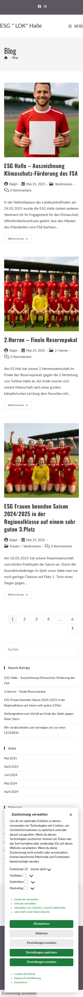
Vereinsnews (63, 184)
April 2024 (11, 792)
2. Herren (61, 350)
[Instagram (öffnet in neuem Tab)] (44, 7)
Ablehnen (41, 933)
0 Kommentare (20, 190)
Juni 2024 (11, 775)
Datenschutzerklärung (27, 978)
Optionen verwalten (26, 899)
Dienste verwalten (25, 903)
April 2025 (11, 766)
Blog (15, 57)
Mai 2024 (10, 783)
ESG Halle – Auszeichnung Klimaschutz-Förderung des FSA (41, 169)
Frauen (15, 546)
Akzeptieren (41, 923)
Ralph (13, 184)
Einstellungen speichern (41, 952)
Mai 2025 (10, 758)
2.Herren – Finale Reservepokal (40, 339)
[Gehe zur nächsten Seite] (72, 628)
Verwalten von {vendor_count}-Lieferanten (40, 907)
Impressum (20, 982)
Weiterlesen (20, 237)
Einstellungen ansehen (41, 943)
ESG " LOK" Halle (21, 26)
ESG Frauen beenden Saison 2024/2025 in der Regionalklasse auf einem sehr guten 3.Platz (39, 517)
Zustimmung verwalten (19, 993)
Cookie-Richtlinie (24, 974)
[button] (70, 814)
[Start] (6, 57)
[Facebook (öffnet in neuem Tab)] (39, 7)
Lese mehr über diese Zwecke (32, 911)
